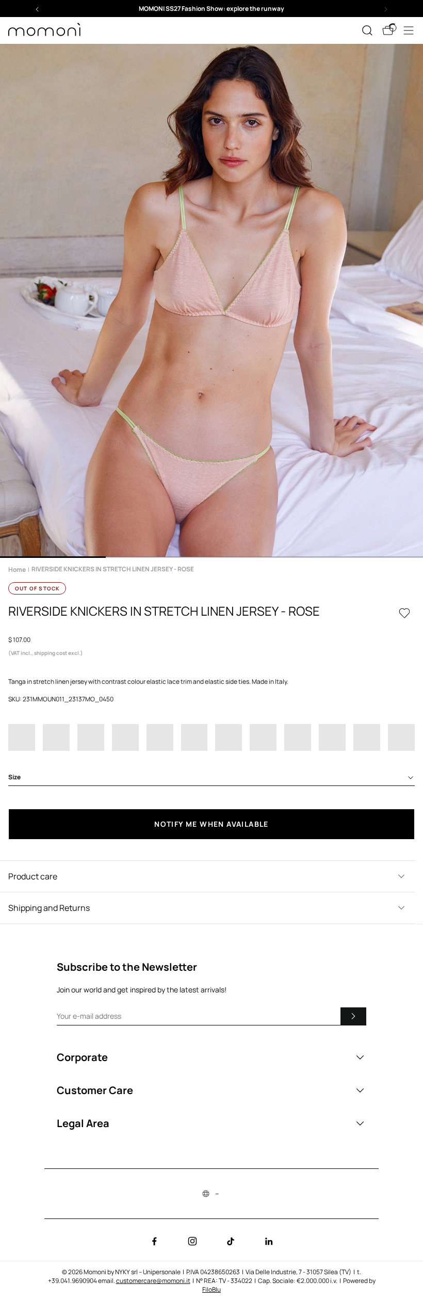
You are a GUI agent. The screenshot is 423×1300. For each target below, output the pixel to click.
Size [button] (14, 777)
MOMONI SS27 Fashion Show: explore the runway (211, 8)
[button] (211, 8)
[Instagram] (192, 1241)
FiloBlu (211, 1289)
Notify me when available (211, 824)
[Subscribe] (353, 1016)
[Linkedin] (268, 1241)
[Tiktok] (230, 1241)
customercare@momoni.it (153, 1280)
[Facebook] (154, 1241)
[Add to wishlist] (404, 613)
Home (17, 569)
